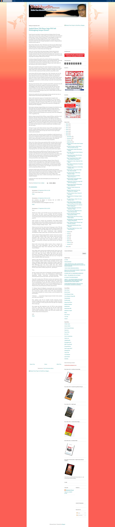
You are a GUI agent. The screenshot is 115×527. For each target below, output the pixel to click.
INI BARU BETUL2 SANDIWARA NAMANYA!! (73, 273)
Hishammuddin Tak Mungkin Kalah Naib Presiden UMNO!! (74, 179)
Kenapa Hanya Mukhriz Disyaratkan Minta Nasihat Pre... (74, 185)
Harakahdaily (67, 298)
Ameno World (67, 326)
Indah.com (66, 338)
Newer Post (32, 364)
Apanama (66, 330)
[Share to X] (52, 183)
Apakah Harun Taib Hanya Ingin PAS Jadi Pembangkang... (74, 182)
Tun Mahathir (67, 354)
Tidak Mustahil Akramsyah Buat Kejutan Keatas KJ (73, 176)
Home (45, 364)
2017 (67, 127)
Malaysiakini (67, 306)
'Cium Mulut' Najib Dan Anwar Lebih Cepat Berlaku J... (74, 229)
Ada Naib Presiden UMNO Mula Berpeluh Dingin (73, 173)
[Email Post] (47, 183)
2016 (67, 129)
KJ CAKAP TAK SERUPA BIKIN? (71, 277)
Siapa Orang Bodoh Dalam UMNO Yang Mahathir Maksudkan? (74, 159)
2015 (67, 131)
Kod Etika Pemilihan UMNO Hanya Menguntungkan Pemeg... (74, 147)
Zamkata (66, 358)
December (69, 136)
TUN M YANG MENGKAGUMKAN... (71, 268)
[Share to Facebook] (53, 183)
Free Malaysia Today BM (69, 296)
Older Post (59, 364)
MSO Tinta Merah (68, 344)
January (69, 244)
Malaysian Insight (68, 310)
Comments (79, 515)
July (68, 233)
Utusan (65, 318)
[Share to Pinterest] (55, 183)
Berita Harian (67, 292)
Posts (78, 512)
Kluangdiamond (67, 342)
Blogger (63, 524)
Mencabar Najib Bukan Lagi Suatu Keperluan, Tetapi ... (74, 208)
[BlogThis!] (51, 183)
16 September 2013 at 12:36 (44, 198)
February (69, 242)
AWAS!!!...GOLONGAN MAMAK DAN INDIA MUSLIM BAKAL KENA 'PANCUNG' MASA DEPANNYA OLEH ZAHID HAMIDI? (73, 280)
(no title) (66, 259)
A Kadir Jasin (67, 323)
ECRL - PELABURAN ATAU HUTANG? (72, 275)
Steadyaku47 (67, 350)
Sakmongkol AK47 (68, 348)
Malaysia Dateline (68, 304)
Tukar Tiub (66, 352)
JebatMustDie (67, 340)
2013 (67, 134)
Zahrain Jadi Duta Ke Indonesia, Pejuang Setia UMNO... (73, 214)
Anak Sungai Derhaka (69, 328)
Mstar (65, 312)
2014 (67, 133)
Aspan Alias (66, 332)
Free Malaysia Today (68, 294)
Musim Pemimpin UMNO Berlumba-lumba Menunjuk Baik (74, 211)
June (68, 235)
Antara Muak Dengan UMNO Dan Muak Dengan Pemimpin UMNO (74, 202)
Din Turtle (66, 334)
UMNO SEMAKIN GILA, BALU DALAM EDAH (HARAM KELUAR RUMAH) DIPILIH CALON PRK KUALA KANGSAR (74, 265)
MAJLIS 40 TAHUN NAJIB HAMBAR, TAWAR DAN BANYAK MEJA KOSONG (74, 271)
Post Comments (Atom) (48, 368)
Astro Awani (66, 290)
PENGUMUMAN (67, 261)
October (69, 140)
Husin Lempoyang (68, 336)
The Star (66, 316)
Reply (33, 194)
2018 (67, 125)
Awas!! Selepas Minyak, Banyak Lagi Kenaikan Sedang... (74, 223)
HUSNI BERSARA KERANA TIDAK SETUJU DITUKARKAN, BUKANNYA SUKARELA (73, 284)
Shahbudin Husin (70, 490)
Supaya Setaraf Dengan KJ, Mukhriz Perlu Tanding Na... (74, 205)
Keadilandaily (67, 300)
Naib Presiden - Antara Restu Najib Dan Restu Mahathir (74, 170)
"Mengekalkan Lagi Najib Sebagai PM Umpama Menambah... (75, 220)
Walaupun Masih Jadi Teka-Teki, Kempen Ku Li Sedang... (73, 191)
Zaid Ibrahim (67, 356)
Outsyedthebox (67, 346)
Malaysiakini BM (67, 308)
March (68, 240)
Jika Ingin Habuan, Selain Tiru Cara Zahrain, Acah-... (74, 199)
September (69, 141)
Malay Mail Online (68, 302)
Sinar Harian (67, 314)
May (68, 237)
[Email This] (50, 183)
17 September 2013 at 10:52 (44, 208)
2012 (67, 246)
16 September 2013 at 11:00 (44, 190)
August (68, 231)
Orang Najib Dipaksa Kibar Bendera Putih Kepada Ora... (74, 156)
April (68, 238)
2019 (67, 124)
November (69, 138)
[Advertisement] (57, 20)
